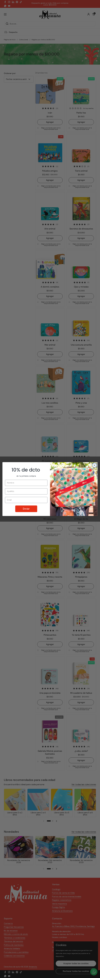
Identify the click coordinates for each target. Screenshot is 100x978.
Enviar (26, 508)
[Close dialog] (94, 465)
